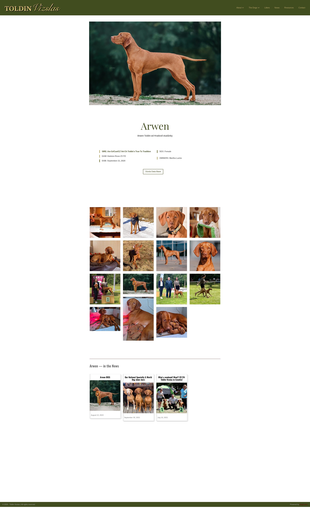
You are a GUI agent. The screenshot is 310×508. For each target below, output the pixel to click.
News (277, 8)
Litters (267, 8)
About (239, 8)
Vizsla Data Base (153, 171)
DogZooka (304, 504)
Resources (289, 8)
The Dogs (253, 8)
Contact (301, 8)
